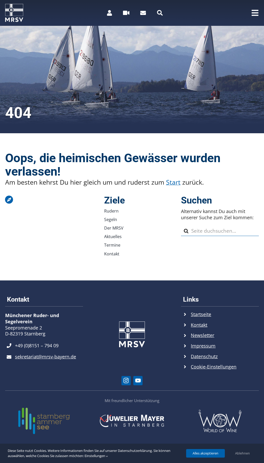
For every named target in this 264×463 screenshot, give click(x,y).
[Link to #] (160, 13)
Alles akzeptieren (205, 453)
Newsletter (202, 335)
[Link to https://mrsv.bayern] (42, 199)
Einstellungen (95, 455)
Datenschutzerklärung (135, 450)
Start (173, 182)
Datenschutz (204, 356)
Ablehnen (242, 453)
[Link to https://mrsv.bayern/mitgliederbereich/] (109, 13)
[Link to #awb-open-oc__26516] (126, 13)
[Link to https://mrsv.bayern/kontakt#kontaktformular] (143, 13)
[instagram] (126, 380)
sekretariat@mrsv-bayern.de (45, 357)
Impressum (203, 346)
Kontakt (199, 325)
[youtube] (138, 380)
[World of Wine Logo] (220, 412)
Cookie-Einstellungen (213, 367)
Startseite (201, 314)
